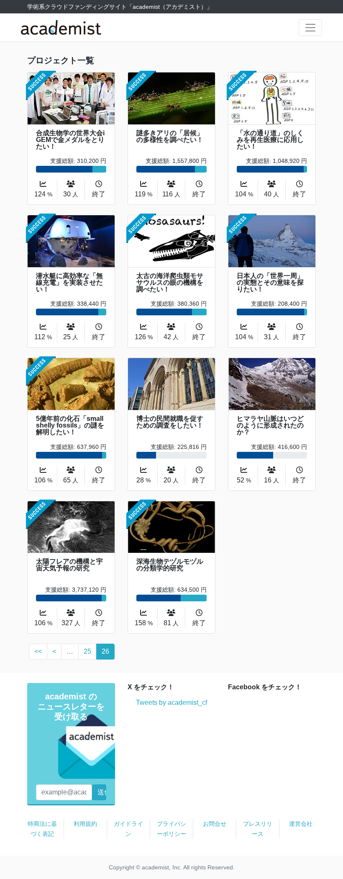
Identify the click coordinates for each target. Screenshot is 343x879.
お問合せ (214, 823)
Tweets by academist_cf (171, 702)
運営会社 (300, 823)
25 (87, 651)
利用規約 (85, 823)
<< (38, 651)
